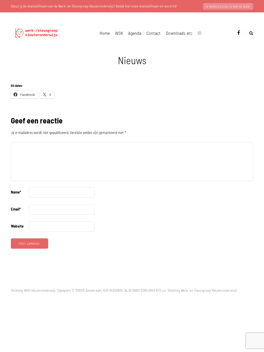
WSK (119, 33)
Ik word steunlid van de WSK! (228, 6)
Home (105, 33)
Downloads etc (179, 33)
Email (16, 209)
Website (17, 226)
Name (16, 192)
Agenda (134, 33)
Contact (153, 33)
